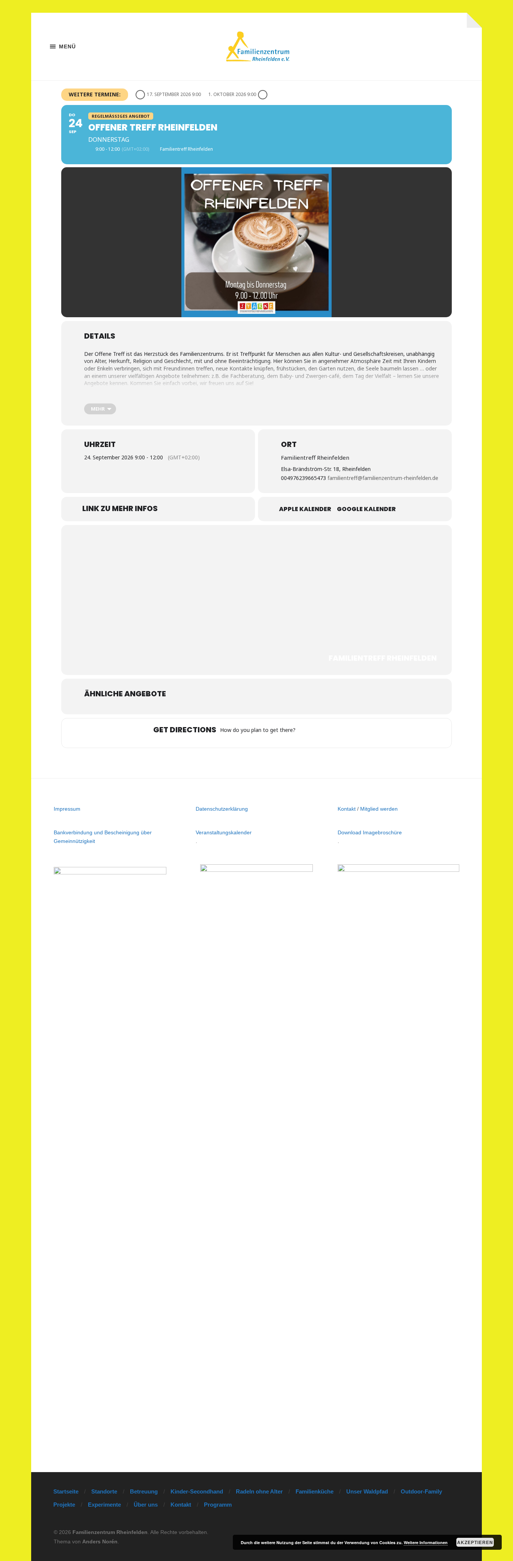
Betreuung (144, 1491)
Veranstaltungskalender (224, 832)
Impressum (67, 809)
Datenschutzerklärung (222, 809)
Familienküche (314, 1491)
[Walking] (349, 733)
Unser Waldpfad (367, 1491)
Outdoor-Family (421, 1491)
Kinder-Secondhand (196, 1491)
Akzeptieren (475, 1542)
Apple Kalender (305, 509)
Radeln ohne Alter (259, 1491)
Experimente (104, 1504)
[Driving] (320, 733)
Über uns (146, 1504)
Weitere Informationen (426, 1542)
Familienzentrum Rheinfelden (110, 1532)
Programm (218, 1504)
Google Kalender (366, 509)
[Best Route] (305, 733)
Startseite (65, 1491)
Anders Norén (100, 1542)
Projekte (64, 1504)
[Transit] (335, 733)
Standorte (104, 1491)
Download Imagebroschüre (370, 832)
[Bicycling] (364, 733)
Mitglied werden (379, 809)
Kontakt (347, 809)
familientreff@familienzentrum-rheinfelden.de (382, 477)
